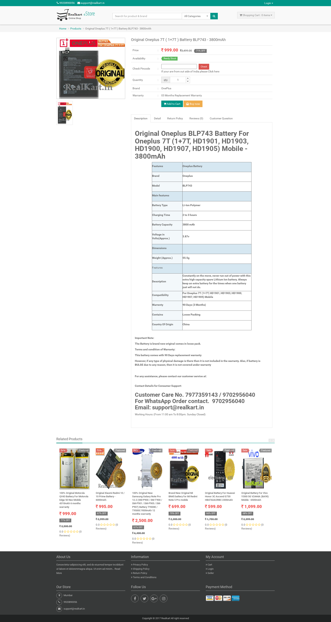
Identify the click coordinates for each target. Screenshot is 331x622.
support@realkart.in (92, 2)
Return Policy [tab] (175, 118)
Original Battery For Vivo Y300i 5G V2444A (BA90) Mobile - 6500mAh (255, 496)
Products (75, 28)
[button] (196, 16)
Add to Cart (173, 103)
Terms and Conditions (144, 577)
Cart (210, 564)
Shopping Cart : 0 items (256, 15)
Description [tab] (140, 118)
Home (62, 28)
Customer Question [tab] (221, 118)
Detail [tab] (157, 118)
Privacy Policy (140, 564)
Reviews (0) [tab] (196, 118)
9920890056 (67, 2)
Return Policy (140, 573)
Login (268, 3)
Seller (211, 573)
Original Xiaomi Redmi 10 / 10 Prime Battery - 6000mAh (110, 496)
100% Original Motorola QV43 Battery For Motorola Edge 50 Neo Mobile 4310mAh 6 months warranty (73, 500)
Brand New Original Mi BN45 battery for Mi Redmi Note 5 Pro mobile (183, 496)
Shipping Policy (141, 568)
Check (204, 66)
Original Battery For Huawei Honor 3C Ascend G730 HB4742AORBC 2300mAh (220, 496)
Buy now (194, 103)
